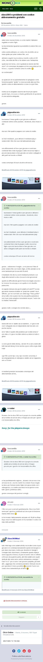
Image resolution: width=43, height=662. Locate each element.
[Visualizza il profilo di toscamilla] (4, 34)
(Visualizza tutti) (8, 635)
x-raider (11, 408)
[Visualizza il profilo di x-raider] (4, 409)
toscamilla (7, 23)
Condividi (22, 612)
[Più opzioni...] (39, 34)
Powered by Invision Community (21, 659)
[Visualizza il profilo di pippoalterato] (4, 114)
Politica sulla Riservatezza (21, 656)
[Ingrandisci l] (32, 68)
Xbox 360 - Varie (22, 25)
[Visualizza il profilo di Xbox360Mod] (4, 540)
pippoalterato (13, 112)
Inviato (16, 35)
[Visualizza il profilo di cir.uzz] (4, 503)
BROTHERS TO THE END (11, 641)
